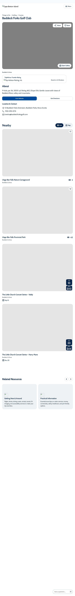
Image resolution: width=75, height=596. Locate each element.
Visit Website (25, 98)
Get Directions (59, 99)
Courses (21, 15)
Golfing (14, 15)
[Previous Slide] (66, 379)
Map (69, 125)
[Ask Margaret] (70, 591)
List (61, 125)
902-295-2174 (10, 111)
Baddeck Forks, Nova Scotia (26, 108)
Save (68, 25)
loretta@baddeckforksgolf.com (16, 114)
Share (59, 25)
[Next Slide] (71, 379)
